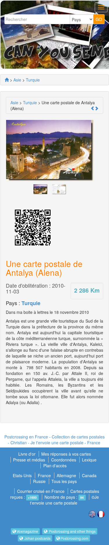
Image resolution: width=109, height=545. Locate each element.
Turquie (31, 303)
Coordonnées (63, 460)
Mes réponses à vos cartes (66, 454)
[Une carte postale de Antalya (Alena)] (40, 188)
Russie (39, 481)
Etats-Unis (22, 475)
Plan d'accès (55, 465)
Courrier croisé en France (41, 491)
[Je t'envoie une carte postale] (7, 80)
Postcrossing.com (74, 538)
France (44, 475)
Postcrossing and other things (72, 531)
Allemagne (66, 475)
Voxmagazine (27, 531)
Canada (89, 475)
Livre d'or (27, 454)
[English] (92, 513)
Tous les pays (64, 481)
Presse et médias (29, 460)
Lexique (89, 460)
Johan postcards (37, 538)
